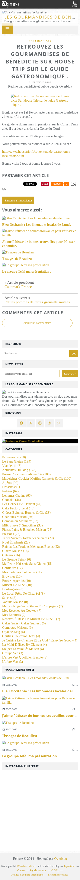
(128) (19, 470)
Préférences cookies (58, 874)
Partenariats (40, 40)
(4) (21, 636)
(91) (11, 487)
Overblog (60, 858)
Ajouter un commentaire (37, 323)
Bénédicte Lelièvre (26, 866)
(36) (17, 517)
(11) (22, 572)
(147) (11, 465)
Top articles (69, 866)
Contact (21, 870)
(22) (31, 546)
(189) (16, 461)
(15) (27, 563)
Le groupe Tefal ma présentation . (30, 756)
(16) (15, 551)
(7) (32, 606)
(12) (12, 568)
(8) (12, 589)
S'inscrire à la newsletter (18, 200)
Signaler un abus (38, 870)
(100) (36, 478)
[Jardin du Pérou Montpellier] (40, 441)
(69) (10, 491)
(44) (11, 500)
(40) (18, 508)
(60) (17, 495)
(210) (14, 457)
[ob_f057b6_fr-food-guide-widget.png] (40, 104)
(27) (11, 534)
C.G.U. (55, 870)
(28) (27, 529)
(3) (12, 653)
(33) (20, 521)
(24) (28, 538)
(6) (24, 623)
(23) (16, 542)
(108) (26, 474)
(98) (10, 483)
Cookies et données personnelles (27, 874)
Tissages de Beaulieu (19, 735)
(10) (12, 576)
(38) (26, 512)
